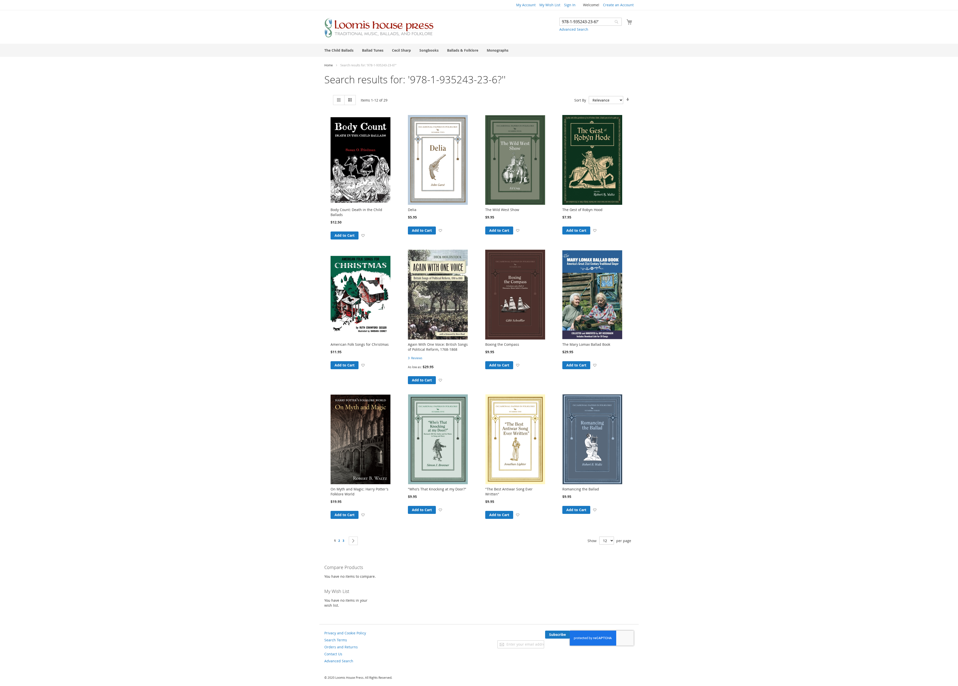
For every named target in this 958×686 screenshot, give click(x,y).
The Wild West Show (502, 209)
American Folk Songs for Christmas (360, 344)
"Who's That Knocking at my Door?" (437, 489)
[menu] (479, 50)
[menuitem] (339, 50)
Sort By (580, 100)
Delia (412, 209)
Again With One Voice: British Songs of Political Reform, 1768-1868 (438, 347)
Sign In (570, 4)
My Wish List (549, 4)
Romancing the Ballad (580, 489)
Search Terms (335, 640)
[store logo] (379, 27)
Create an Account (618, 4)
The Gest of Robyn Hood (582, 209)
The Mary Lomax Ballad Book (586, 344)
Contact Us (333, 654)
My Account (526, 4)
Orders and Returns (341, 647)
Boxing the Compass (502, 344)
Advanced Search (573, 29)
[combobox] (590, 22)
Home (329, 65)
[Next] (353, 541)
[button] (363, 235)
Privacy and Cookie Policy (345, 633)
